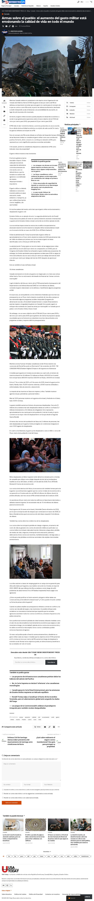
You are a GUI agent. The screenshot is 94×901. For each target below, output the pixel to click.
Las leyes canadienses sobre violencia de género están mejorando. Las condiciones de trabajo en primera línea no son (44, 177)
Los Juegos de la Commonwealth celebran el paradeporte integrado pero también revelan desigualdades (33, 707)
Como (41, 856)
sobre (29, 719)
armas (21, 717)
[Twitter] (78, 103)
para (21, 856)
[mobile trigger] (90, 2)
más (68, 856)
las (15, 856)
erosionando (45, 717)
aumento (27, 717)
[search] (78, 2)
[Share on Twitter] (3, 26)
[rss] (78, 117)
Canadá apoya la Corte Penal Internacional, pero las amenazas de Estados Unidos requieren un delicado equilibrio (35, 691)
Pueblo (24, 719)
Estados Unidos (80, 128)
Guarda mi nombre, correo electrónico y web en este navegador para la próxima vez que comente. (31, 789)
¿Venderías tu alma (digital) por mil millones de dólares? (63, 135)
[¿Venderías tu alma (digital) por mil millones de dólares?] (72, 131)
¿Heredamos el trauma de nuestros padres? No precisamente (62, 167)
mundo (18, 719)
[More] (16, 26)
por (35, 856)
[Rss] (11, 885)
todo (35, 719)
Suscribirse (51, 662)
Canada (6, 14)
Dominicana (85, 856)
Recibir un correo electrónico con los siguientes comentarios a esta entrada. (28, 794)
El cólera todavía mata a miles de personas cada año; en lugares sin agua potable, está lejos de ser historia (79, 141)
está (52, 717)
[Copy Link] (9, 26)
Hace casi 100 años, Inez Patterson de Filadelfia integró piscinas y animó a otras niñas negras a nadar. (79, 175)
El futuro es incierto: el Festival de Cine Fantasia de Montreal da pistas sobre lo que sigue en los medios (58, 837)
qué (55, 856)
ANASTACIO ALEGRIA (17, 31)
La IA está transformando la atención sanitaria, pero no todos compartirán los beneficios (12, 837)
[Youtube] (3, 885)
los (9, 856)
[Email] (6, 26)
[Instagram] (78, 106)
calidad (34, 717)
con (62, 856)
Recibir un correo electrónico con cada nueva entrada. (21, 798)
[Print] (13, 26)
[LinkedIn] (78, 110)
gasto (57, 717)
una (49, 856)
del (39, 717)
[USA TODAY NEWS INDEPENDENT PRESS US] (13, 2)
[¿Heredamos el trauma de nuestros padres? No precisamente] (72, 165)
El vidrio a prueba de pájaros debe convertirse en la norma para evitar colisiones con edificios (34, 837)
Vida (39, 719)
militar (12, 719)
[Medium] (78, 114)
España (62, 128)
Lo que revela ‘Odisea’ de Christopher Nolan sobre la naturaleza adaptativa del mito (44, 194)
